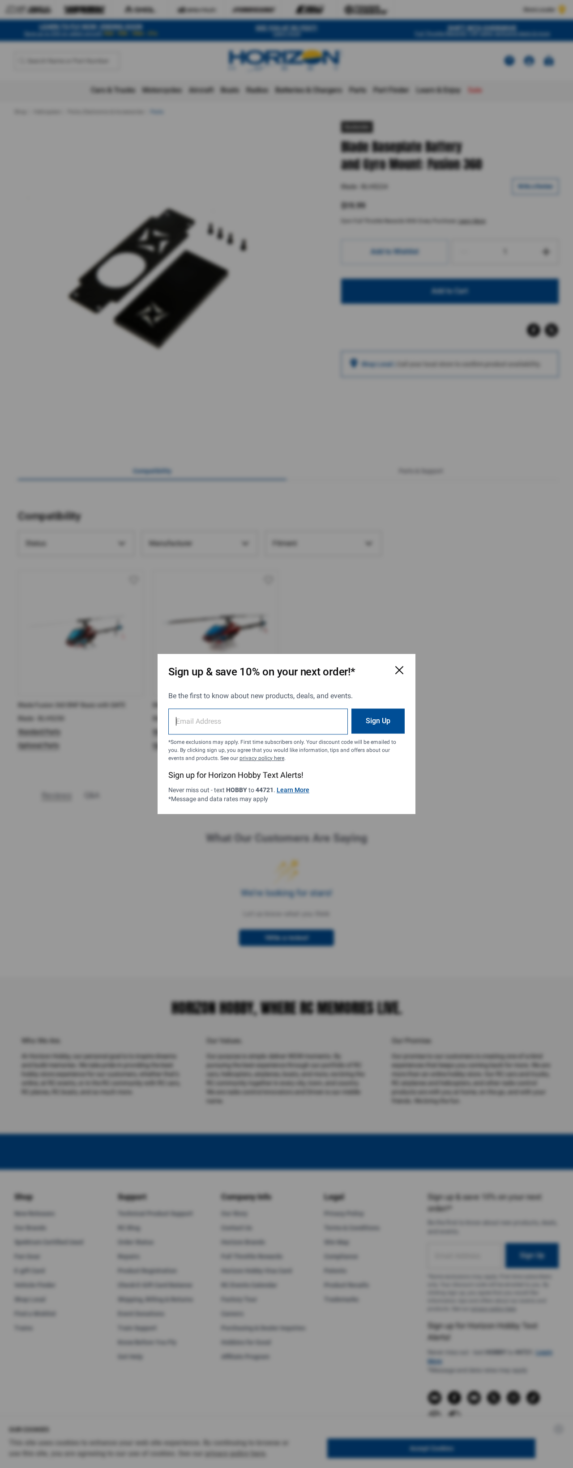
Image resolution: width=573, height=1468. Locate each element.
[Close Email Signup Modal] (399, 670)
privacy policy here (261, 758)
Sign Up (378, 721)
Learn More (293, 789)
